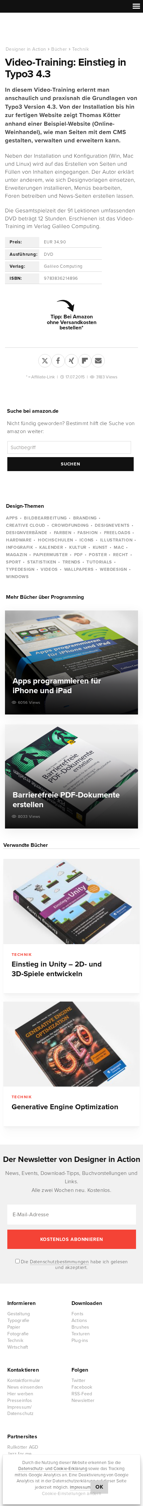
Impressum (80, 1487)
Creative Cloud (25, 525)
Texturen (81, 1334)
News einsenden (25, 1387)
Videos (49, 569)
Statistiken (41, 562)
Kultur (77, 547)
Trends (71, 562)
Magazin (16, 554)
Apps (12, 518)
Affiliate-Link (43, 377)
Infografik (19, 547)
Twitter (78, 1380)
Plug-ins (80, 1340)
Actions (79, 1320)
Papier (14, 1327)
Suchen (70, 464)
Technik (80, 49)
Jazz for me (19, 1454)
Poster (98, 554)
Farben (63, 532)
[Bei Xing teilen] (71, 359)
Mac (119, 547)
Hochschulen (55, 540)
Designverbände (27, 532)
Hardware (19, 540)
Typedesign (20, 569)
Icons (86, 540)
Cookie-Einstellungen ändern (71, 1493)
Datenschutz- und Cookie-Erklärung (52, 1468)
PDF (78, 554)
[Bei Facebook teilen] (58, 359)
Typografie (18, 1320)
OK (99, 1487)
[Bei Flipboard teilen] (84, 359)
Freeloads (117, 532)
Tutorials (99, 562)
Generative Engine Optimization (65, 1107)
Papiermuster (50, 554)
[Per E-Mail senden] (98, 359)
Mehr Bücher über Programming (45, 597)
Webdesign (113, 569)
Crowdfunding (70, 525)
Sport (13, 562)
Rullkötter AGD (23, 1447)
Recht (120, 554)
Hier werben (20, 1394)
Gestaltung (18, 1314)
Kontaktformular (24, 1380)
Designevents (112, 525)
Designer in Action (39, 30)
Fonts (77, 1314)
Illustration (116, 540)
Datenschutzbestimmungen (59, 1262)
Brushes (80, 1327)
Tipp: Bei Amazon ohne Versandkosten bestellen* (71, 322)
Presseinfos (19, 1400)
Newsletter (83, 1400)
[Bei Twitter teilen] (45, 359)
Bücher (59, 49)
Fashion (87, 532)
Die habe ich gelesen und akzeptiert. (74, 1264)
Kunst (100, 547)
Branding (85, 518)
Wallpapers (79, 569)
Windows (17, 576)
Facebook (82, 1387)
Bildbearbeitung (45, 518)
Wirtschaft (17, 1347)
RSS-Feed (82, 1394)
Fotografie (18, 1334)
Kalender (51, 547)
